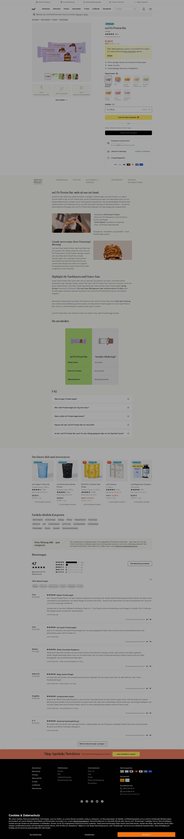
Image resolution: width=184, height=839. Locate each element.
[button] (93, 417)
